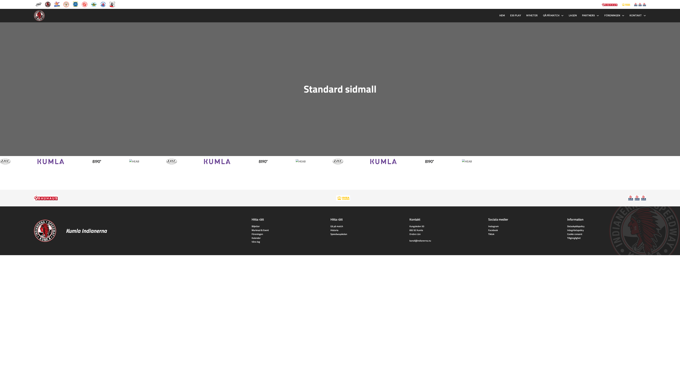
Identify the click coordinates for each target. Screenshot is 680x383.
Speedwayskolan (338, 234)
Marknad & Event (260, 230)
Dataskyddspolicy (575, 226)
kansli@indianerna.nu (420, 240)
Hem (502, 15)
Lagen (573, 15)
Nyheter (532, 15)
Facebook (493, 230)
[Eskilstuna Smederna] (112, 4)
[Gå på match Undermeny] (562, 16)
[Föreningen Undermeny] (623, 16)
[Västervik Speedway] (94, 4)
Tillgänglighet (574, 238)
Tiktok (491, 234)
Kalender (256, 238)
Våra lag (256, 241)
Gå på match (551, 15)
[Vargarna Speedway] (103, 4)
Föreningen (612, 15)
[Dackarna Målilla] (57, 4)
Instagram (493, 226)
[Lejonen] (66, 4)
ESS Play (515, 15)
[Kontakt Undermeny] (645, 16)
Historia (334, 230)
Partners (588, 15)
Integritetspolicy (575, 230)
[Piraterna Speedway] (75, 4)
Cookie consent (574, 234)
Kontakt (636, 15)
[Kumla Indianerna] (48, 4)
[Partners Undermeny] (598, 16)
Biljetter (256, 226)
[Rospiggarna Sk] (84, 4)
